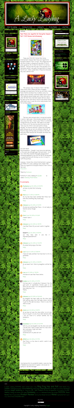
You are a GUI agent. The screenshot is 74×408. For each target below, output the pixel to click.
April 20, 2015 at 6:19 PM (34, 233)
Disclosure (29, 172)
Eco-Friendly (60, 389)
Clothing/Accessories (15, 389)
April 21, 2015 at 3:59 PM (34, 262)
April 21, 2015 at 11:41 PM (33, 281)
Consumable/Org (27, 389)
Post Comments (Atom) (39, 378)
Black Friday (33, 387)
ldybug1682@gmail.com (9, 57)
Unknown (25, 205)
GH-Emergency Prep (62, 390)
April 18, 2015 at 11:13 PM (34, 205)
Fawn (24, 195)
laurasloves (26, 324)
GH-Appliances (52, 390)
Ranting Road (38, 395)
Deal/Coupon (36, 389)
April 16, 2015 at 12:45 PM (36, 186)
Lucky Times (65, 27)
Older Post (48, 372)
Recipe (43, 395)
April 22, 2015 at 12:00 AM (35, 296)
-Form (24, 169)
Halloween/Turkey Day (47, 392)
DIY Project (53, 389)
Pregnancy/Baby (16, 395)
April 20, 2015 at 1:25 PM (34, 224)
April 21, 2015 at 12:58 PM (33, 252)
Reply (24, 190)
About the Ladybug (12, 27)
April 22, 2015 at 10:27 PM (36, 324)
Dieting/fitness (45, 389)
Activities (18, 387)
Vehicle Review (11, 396)
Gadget (13, 390)
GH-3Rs (46, 390)
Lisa (24, 272)
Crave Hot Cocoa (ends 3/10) (60, 53)
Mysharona (26, 186)
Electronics (7, 390)
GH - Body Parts (27, 390)
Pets (10, 395)
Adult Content (26, 387)
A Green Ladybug (9, 387)
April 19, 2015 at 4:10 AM (33, 215)
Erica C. (25, 215)
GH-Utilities (17, 392)
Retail (54, 394)
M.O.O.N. (61, 392)
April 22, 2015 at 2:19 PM (33, 310)
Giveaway (27, 178)
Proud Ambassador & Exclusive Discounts (9, 97)
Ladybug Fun (40, 27)
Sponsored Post (61, 395)
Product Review (27, 394)
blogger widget (11, 72)
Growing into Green (27, 27)
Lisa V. (24, 252)
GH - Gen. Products (37, 390)
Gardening (19, 390)
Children (7, 389)
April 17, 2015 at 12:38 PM (32, 195)
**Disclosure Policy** (9, 31)
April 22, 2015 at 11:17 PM (33, 339)
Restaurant (48, 395)
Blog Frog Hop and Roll (47, 386)
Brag (68, 387)
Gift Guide (24, 392)
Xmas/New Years (19, 397)
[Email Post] (46, 176)
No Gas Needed (53, 27)
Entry (21, 169)
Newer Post (24, 372)
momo (24, 310)
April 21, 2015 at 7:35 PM (32, 272)
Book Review (62, 387)
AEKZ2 (25, 339)
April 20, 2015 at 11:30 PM (35, 243)
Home (36, 372)
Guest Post (38, 392)
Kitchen (56, 392)
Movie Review (33, 178)
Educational (66, 389)
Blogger (48, 405)
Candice (25, 281)
